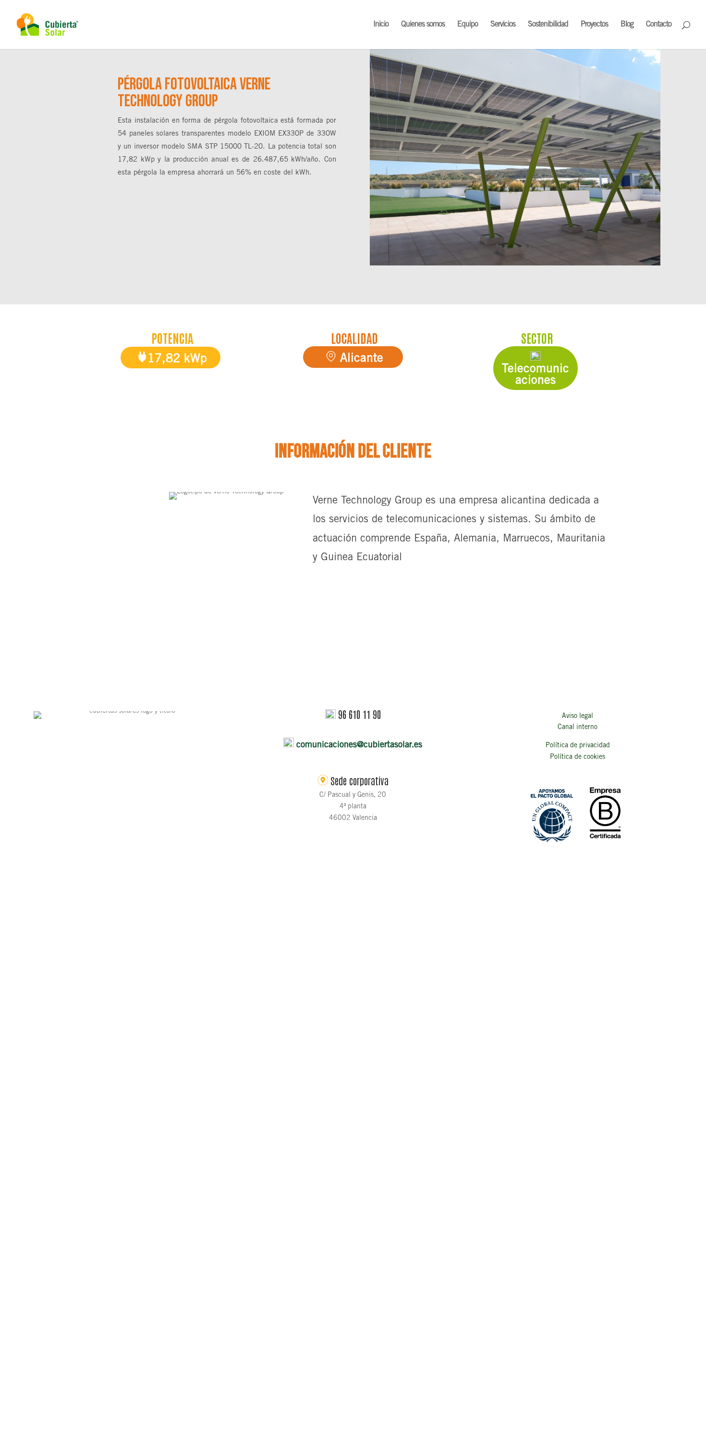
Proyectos (594, 24)
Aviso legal (577, 716)
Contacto (658, 24)
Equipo (467, 24)
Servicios (502, 24)
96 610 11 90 (359, 714)
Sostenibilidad (548, 24)
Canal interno (577, 727)
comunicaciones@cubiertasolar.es (359, 745)
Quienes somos (423, 24)
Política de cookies (577, 757)
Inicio (381, 24)
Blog (627, 24)
